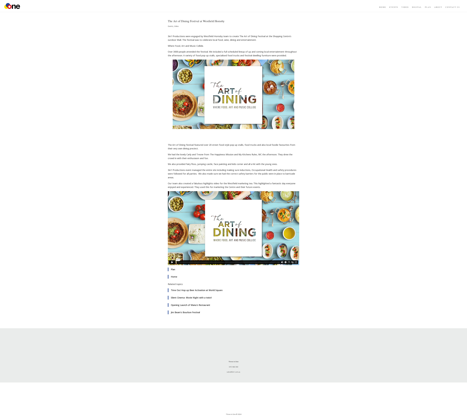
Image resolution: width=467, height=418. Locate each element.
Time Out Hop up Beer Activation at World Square (197, 290)
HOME (382, 7)
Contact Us (452, 7)
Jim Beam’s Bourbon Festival (185, 312)
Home (174, 276)
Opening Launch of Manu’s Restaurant (190, 305)
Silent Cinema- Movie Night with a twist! (191, 297)
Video (405, 7)
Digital (417, 7)
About (438, 7)
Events (393, 7)
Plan (428, 7)
